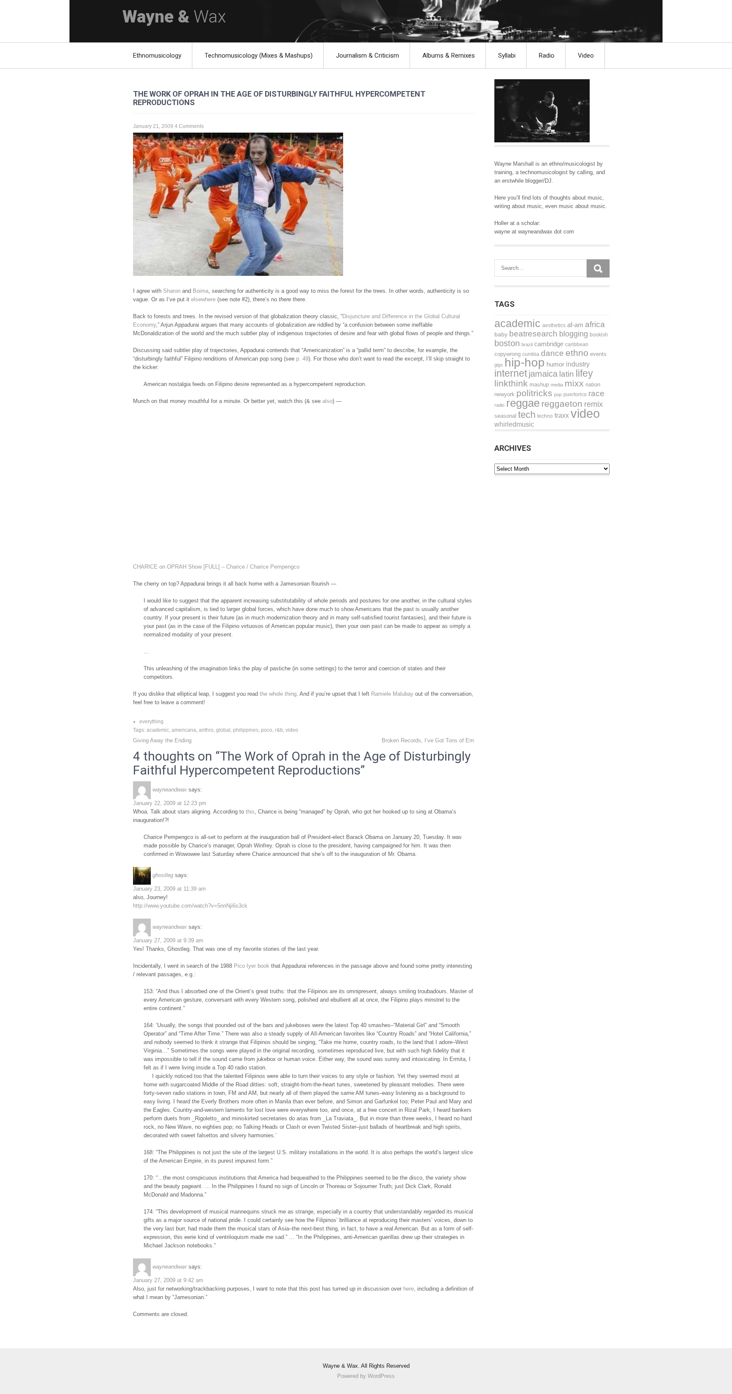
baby (500, 334)
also (327, 401)
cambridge (548, 343)
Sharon (171, 291)
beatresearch (533, 333)
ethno (577, 353)
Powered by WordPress (366, 1376)
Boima (200, 291)
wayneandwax (169, 789)
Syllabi (507, 55)
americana (184, 730)
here (408, 1289)
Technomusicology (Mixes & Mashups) (259, 55)
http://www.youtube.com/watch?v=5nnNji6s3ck (190, 905)
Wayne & (174, 17)
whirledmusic (514, 424)
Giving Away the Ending (162, 740)
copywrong (507, 354)
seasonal (505, 416)
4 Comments (189, 126)
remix (593, 404)
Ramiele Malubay (392, 694)
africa (595, 324)
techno (545, 416)
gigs (498, 364)
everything (151, 722)
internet (510, 373)
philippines (245, 730)
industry (578, 364)
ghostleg (162, 875)
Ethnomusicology (157, 55)
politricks (534, 393)
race (596, 393)
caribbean (576, 344)
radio (499, 405)
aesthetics (554, 325)
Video (586, 55)
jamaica (543, 373)
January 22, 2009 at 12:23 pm (169, 803)
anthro (206, 730)
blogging (573, 334)
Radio (547, 55)
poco (266, 730)
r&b (279, 730)
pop (558, 394)
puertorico (575, 394)
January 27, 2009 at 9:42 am (168, 1280)
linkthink (511, 383)
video (292, 730)
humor (555, 364)
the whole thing (278, 694)
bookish (599, 335)
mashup (539, 384)
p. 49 (302, 358)
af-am (575, 324)
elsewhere (203, 299)
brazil (526, 344)
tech (526, 414)
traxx (562, 415)
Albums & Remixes (448, 55)
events (598, 354)
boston (507, 343)
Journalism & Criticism (367, 55)
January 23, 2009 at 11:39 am (169, 889)
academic (158, 730)
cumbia (530, 354)
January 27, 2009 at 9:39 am (168, 940)
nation (592, 384)
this (250, 811)
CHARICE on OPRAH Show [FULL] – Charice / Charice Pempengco (216, 567)
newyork (504, 394)
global (223, 730)
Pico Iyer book (251, 966)
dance (552, 353)
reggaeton (561, 403)
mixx (574, 383)
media (557, 384)
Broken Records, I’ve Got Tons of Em (428, 740)
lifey (584, 373)
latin (566, 373)
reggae (523, 403)
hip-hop (525, 362)
